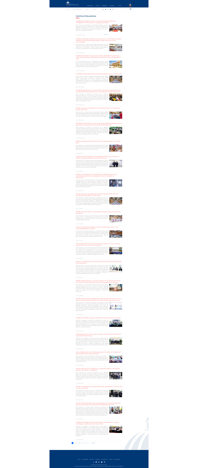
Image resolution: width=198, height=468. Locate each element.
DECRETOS (97, 459)
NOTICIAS (97, 5)
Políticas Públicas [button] (77, 9)
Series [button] (87, 9)
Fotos (119, 5)
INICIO (79, 459)
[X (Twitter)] (102, 9)
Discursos (112, 5)
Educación (106, 34)
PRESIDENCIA (90, 5)
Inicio (68, 9)
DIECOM (94, 9)
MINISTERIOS (117, 459)
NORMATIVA (104, 5)
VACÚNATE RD (105, 459)
